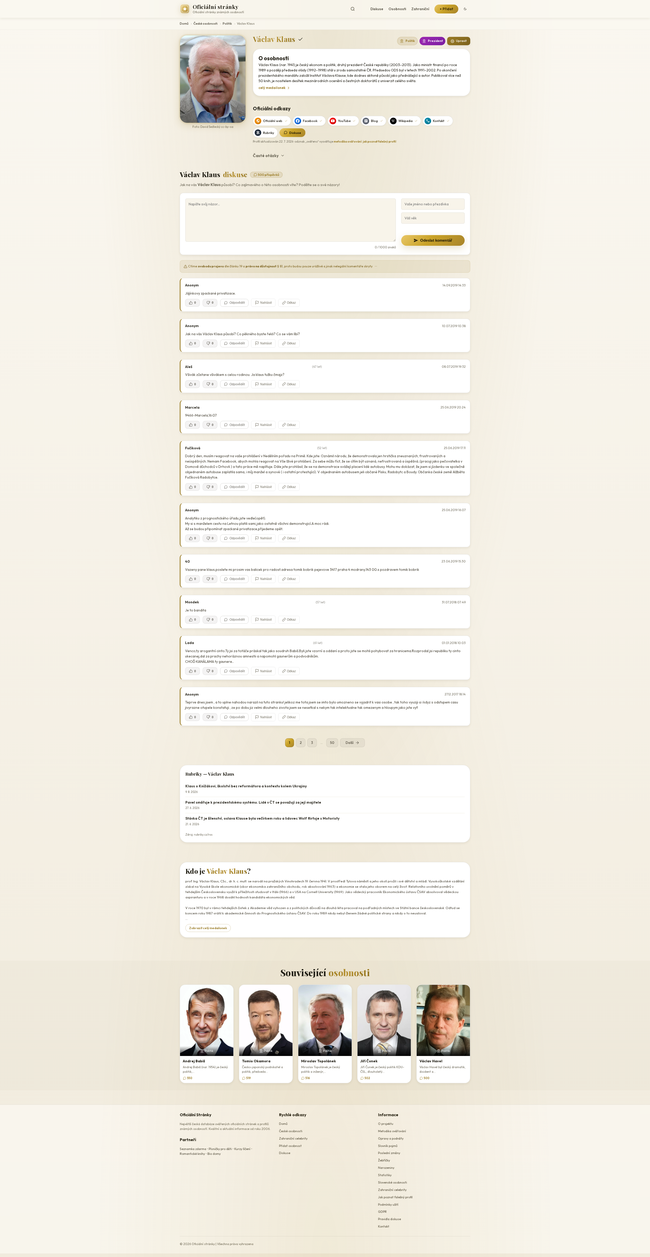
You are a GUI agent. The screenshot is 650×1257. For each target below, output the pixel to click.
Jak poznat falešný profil (395, 1197)
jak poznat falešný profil (379, 141)
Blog (374, 121)
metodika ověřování (348, 141)
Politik (227, 23)
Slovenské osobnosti (392, 1182)
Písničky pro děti (220, 1149)
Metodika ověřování (392, 1131)
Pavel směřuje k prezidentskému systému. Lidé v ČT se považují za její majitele (253, 802)
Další (349, 742)
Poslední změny (389, 1153)
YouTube (344, 121)
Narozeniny (386, 1168)
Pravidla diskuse (389, 1219)
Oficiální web (272, 121)
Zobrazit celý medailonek (208, 928)
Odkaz (291, 302)
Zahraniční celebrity (293, 1138)
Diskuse (376, 9)
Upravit (461, 41)
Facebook (310, 121)
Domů (184, 23)
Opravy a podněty (390, 1138)
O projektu (385, 1124)
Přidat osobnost (290, 1146)
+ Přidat (446, 9)
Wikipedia (405, 121)
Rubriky (268, 133)
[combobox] (357, 9)
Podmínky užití (388, 1204)
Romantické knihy (192, 1154)
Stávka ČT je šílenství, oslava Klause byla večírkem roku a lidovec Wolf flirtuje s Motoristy (262, 818)
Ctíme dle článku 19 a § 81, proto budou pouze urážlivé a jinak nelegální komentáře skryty (282, 266)
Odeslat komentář (436, 240)
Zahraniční (420, 9)
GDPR (382, 1212)
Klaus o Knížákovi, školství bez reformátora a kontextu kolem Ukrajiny (246, 786)
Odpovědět (237, 302)
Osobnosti (397, 9)
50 (332, 742)
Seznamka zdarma (193, 1149)
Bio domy (214, 1154)
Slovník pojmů (387, 1146)
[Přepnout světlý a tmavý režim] (465, 9)
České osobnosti (205, 23)
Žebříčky (384, 1160)
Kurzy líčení (242, 1149)
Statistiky (385, 1175)
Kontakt (438, 121)
